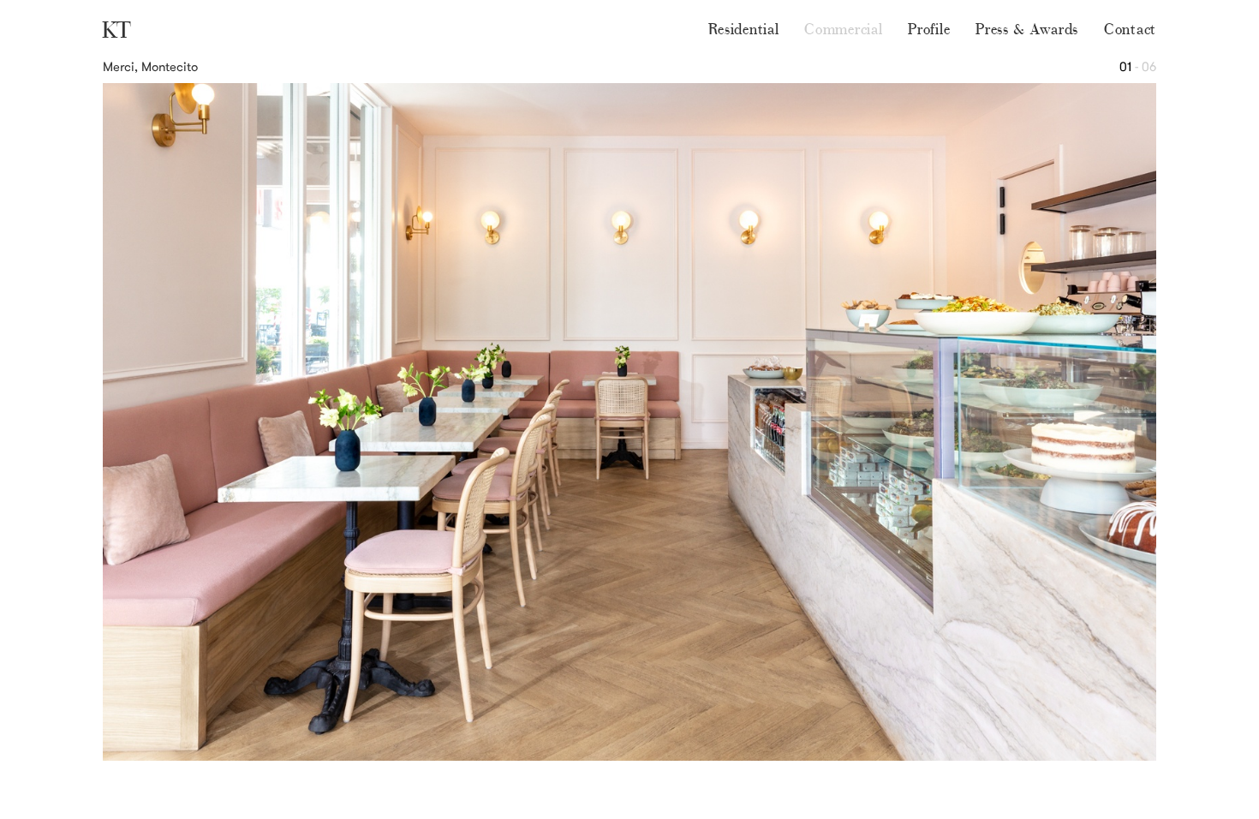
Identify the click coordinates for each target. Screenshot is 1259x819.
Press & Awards (1027, 29)
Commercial (843, 29)
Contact (1130, 29)
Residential (743, 29)
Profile (929, 29)
